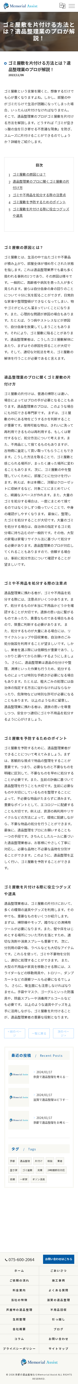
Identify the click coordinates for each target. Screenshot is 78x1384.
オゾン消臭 (38, 1179)
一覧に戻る (39, 1033)
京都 (12, 1161)
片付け (38, 1161)
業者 (59, 1161)
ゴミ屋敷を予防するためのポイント (39, 201)
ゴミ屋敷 (27, 1170)
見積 (39, 1170)
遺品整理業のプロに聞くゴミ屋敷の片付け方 (41, 184)
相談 (49, 1161)
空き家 (13, 1170)
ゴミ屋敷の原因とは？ (29, 174)
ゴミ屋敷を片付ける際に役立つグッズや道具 (41, 212)
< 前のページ (15, 1033)
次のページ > (63, 1033)
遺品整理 (25, 1161)
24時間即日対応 (56, 1170)
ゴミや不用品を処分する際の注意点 (39, 194)
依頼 (12, 1179)
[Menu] (71, 5)
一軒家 (23, 1179)
